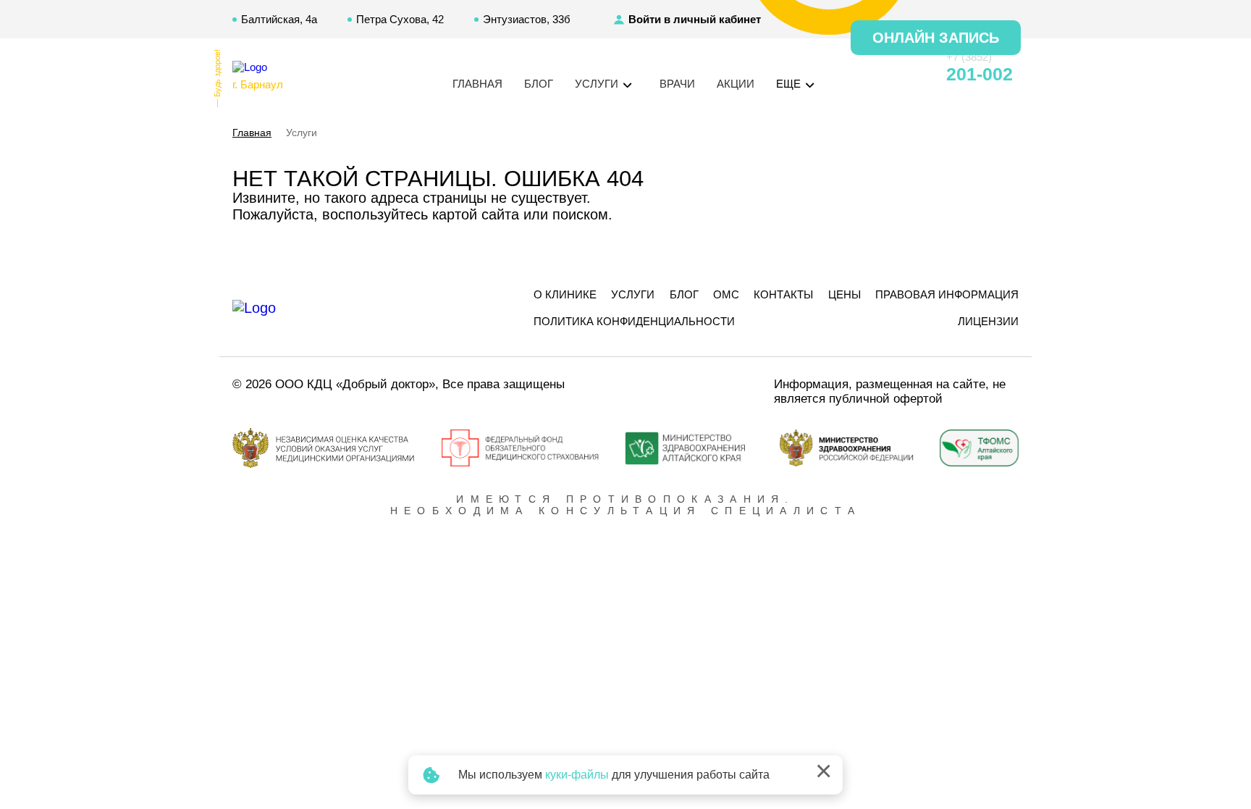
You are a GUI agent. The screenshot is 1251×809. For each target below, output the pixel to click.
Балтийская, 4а (279, 19)
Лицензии (988, 321)
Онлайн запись (935, 38)
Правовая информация (947, 294)
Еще (790, 83)
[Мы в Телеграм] (883, 74)
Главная (477, 83)
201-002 (979, 74)
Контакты (783, 294)
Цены (844, 294)
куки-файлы (577, 774)
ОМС (726, 294)
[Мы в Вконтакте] (909, 74)
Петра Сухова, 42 (400, 19)
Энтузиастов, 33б (526, 19)
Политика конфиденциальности (634, 321)
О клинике (565, 294)
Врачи (677, 83)
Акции (735, 83)
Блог (538, 83)
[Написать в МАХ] (857, 74)
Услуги (632, 294)
